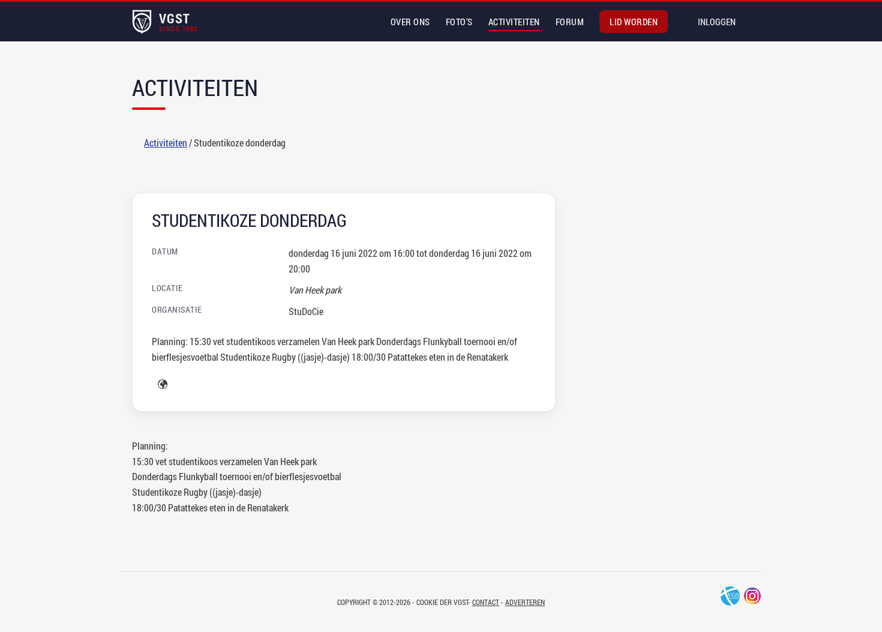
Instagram (752, 596)
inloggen (717, 22)
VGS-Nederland (730, 596)
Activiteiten (514, 22)
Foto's (459, 22)
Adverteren (525, 602)
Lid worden (634, 22)
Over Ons (410, 22)
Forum (570, 22)
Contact (485, 602)
